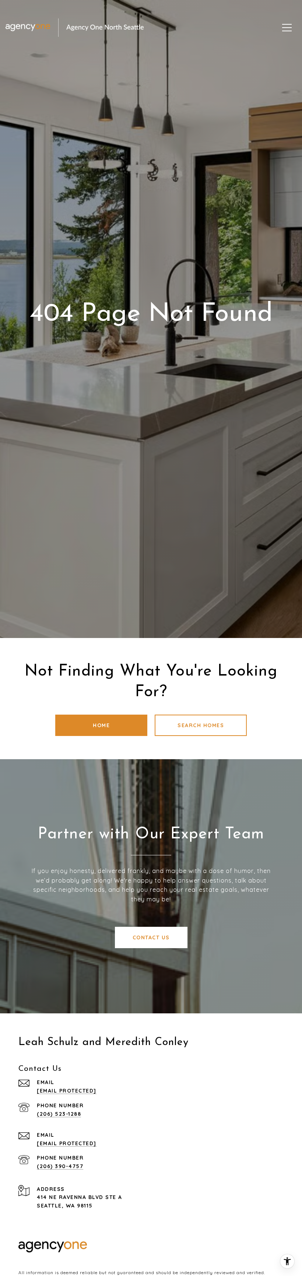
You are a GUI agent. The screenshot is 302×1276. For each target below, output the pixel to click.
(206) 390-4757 (60, 1166)
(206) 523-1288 (59, 1114)
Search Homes (201, 725)
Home (101, 725)
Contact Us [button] (151, 937)
